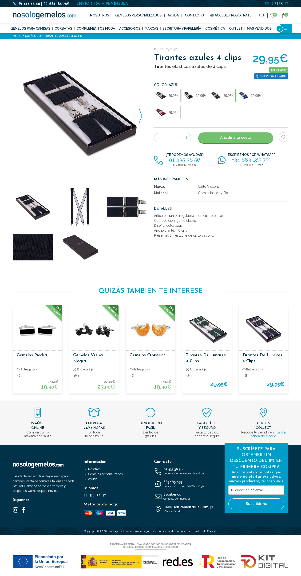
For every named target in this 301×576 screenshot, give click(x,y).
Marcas (151, 28)
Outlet (236, 28)
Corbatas (63, 28)
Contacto (194, 15)
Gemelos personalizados (138, 15)
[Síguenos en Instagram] (15, 509)
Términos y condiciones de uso (171, 531)
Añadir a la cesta (235, 137)
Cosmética (215, 28)
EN (273, 3)
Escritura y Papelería (181, 28)
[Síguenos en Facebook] (23, 509)
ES (267, 3)
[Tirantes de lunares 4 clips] (207, 329)
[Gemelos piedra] (38, 329)
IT (286, 3)
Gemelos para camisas (30, 28)
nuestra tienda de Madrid (268, 434)
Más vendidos (259, 28)
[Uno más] (186, 137)
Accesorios (129, 28)
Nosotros (99, 15)
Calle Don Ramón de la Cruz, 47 (188, 509)
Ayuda (173, 15)
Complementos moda (95, 28)
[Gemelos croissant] (150, 329)
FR (281, 3)
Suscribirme (256, 503)
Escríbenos (176, 496)
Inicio (17, 36)
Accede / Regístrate (232, 15)
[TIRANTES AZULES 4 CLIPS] (80, 113)
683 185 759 (58, 4)
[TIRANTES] (127, 207)
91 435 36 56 (29, 4)
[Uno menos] (158, 137)
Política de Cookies (205, 531)
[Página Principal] (44, 15)
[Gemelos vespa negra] (94, 329)
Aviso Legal (142, 531)
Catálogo (33, 36)
